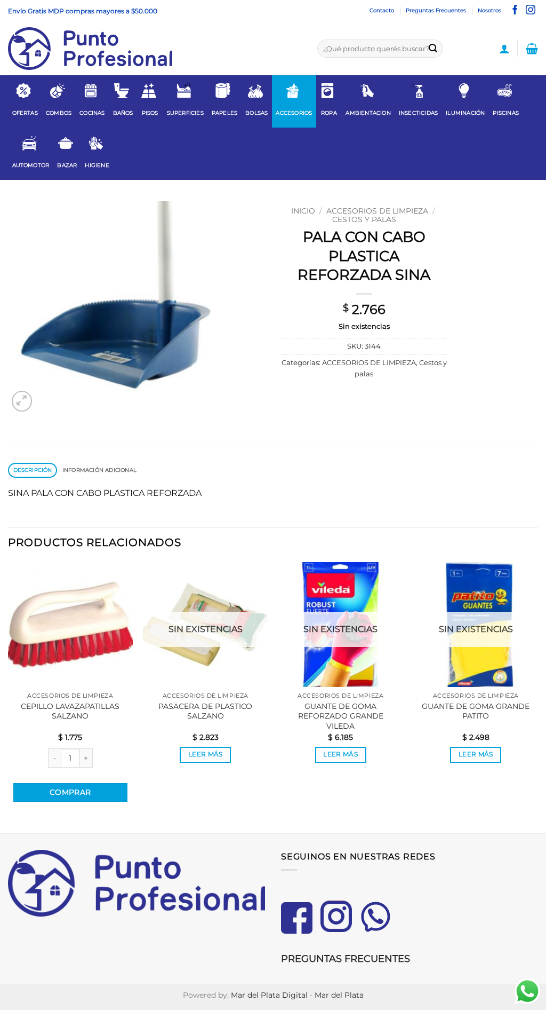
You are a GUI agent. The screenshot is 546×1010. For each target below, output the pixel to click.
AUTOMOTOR (31, 165)
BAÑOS (123, 112)
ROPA (329, 112)
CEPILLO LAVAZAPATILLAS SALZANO (70, 711)
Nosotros (489, 10)
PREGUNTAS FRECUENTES (345, 959)
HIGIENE (97, 165)
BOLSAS (256, 112)
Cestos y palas (364, 219)
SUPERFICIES (185, 112)
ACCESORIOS (294, 112)
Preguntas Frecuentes (436, 10)
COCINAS (92, 112)
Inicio (303, 211)
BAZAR (67, 165)
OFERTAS (25, 112)
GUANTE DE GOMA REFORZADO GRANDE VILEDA (340, 716)
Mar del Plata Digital (269, 995)
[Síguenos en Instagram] (530, 10)
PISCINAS (506, 112)
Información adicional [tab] (99, 470)
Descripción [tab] (32, 470)
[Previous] (9, 696)
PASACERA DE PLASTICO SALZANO (205, 711)
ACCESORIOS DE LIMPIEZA (377, 211)
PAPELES (224, 112)
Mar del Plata (339, 995)
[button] (504, 48)
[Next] (537, 696)
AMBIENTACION (368, 112)
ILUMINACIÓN (465, 112)
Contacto (382, 10)
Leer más (205, 754)
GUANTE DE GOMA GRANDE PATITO (475, 711)
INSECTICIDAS (418, 112)
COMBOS (58, 112)
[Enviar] (433, 49)
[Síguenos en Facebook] (515, 10)
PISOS (150, 112)
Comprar (70, 792)
